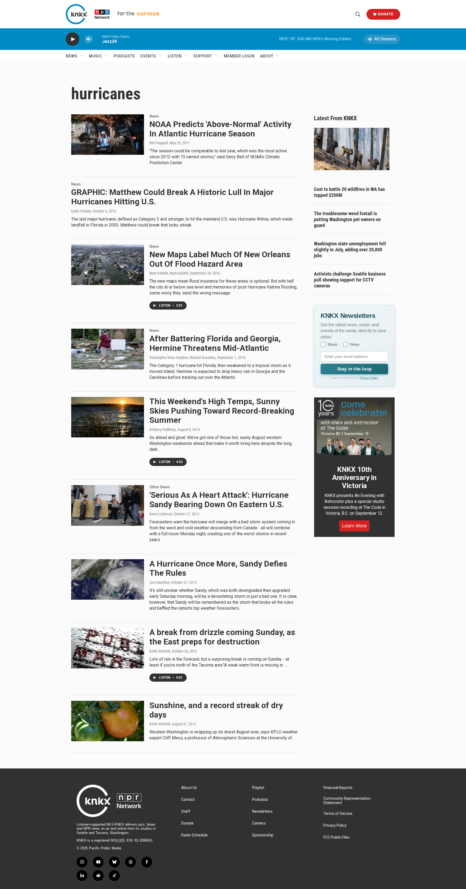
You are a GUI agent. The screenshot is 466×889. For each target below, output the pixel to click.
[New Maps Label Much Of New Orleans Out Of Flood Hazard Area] (107, 265)
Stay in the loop (354, 369)
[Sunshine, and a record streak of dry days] (107, 721)
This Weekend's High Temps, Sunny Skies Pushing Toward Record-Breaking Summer (221, 411)
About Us (189, 788)
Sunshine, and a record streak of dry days (216, 710)
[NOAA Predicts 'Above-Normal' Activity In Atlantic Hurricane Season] (107, 134)
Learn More (354, 525)
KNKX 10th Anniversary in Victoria (354, 477)
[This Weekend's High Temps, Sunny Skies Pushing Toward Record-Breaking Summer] (107, 417)
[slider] (97, 39)
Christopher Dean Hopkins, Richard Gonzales (182, 357)
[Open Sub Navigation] (81, 56)
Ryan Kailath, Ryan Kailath (168, 273)
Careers (259, 823)
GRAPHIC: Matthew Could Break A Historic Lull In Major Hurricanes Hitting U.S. (172, 196)
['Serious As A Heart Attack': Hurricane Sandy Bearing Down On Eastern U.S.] (107, 505)
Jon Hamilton (159, 582)
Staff (185, 811)
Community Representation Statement (347, 801)
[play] (72, 39)
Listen (175, 56)
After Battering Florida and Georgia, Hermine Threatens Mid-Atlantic (215, 343)
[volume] (88, 39)
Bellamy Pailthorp (162, 429)
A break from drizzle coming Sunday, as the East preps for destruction (222, 636)
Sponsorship (262, 835)
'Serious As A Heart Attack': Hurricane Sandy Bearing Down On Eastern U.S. (219, 499)
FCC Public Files (336, 837)
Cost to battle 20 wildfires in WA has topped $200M (349, 192)
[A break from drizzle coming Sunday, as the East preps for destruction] (107, 648)
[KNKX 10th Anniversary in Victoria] (354, 427)
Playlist (258, 788)
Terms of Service (337, 814)
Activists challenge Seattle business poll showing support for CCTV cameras (350, 280)
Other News (159, 487)
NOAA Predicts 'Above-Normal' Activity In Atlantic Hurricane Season (220, 128)
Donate (385, 14)
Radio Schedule (194, 835)
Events (148, 56)
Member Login (239, 56)
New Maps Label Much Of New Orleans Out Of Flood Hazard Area (219, 259)
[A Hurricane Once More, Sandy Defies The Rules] (107, 579)
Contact (188, 800)
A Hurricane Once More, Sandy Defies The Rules (218, 568)
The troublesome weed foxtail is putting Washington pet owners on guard (347, 219)
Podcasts (124, 56)
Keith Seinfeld (159, 651)
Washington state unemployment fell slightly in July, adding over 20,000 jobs (350, 249)
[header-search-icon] (358, 14)
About (266, 56)
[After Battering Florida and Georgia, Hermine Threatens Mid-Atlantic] (107, 349)
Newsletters (262, 811)
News (71, 56)
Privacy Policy (369, 377)
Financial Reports (337, 788)
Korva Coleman (160, 514)
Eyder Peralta (81, 211)
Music (95, 56)
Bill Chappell (158, 143)
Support (202, 56)
